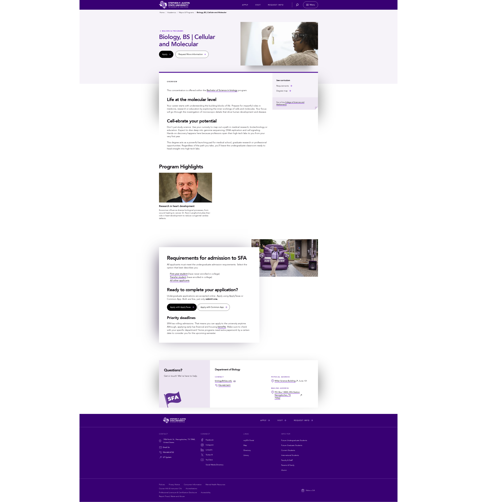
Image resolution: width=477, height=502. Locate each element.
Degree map (282, 90)
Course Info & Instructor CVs (170, 488)
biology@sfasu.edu (223, 380)
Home (162, 12)
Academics (171, 12)
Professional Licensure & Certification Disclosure (178, 492)
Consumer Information (193, 484)
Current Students (288, 450)
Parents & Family (287, 465)
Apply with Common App (212, 307)
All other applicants (179, 280)
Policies (162, 484)
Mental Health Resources (215, 484)
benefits (222, 327)
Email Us (166, 447)
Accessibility (205, 492)
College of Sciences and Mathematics (290, 103)
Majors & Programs (186, 12)
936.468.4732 (168, 452)
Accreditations (191, 488)
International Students (290, 455)
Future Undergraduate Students (294, 440)
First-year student (179, 274)
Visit (258, 5)
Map (245, 445)
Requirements (282, 85)
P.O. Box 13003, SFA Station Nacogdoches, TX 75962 (287, 395)
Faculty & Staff (287, 460)
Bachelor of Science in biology (222, 90)
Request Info (276, 5)
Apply (245, 5)
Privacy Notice (174, 484)
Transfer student (178, 277)
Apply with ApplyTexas (180, 307)
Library (246, 455)
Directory (247, 450)
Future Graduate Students (291, 445)
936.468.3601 (224, 385)
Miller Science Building (285, 380)
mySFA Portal (248, 440)
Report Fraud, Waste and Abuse (172, 496)
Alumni (284, 470)
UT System (167, 457)
